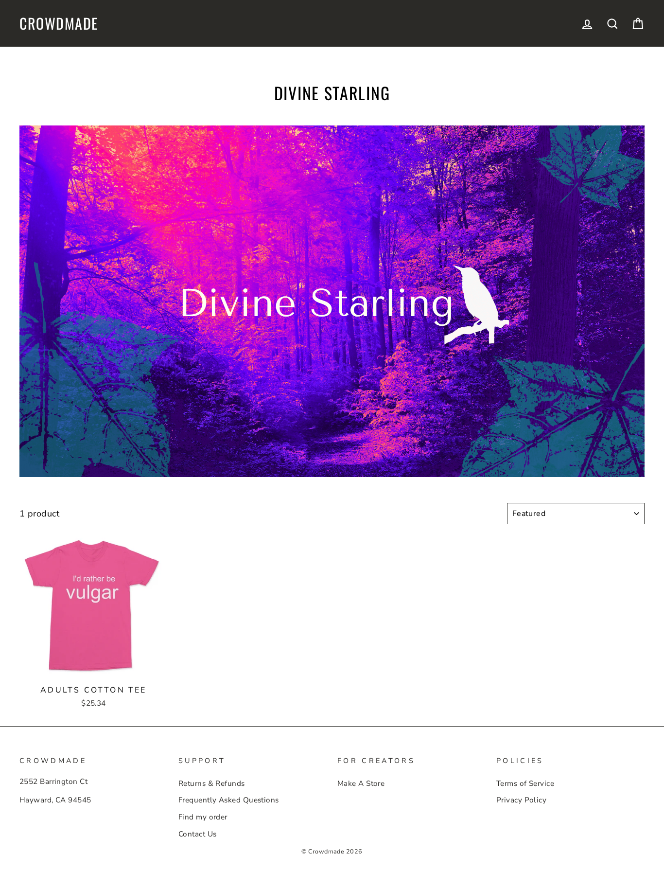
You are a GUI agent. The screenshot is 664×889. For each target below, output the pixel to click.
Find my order (202, 817)
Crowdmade (58, 23)
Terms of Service (525, 783)
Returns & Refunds (211, 783)
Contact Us (197, 834)
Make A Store (360, 783)
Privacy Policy (521, 800)
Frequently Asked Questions (228, 800)
